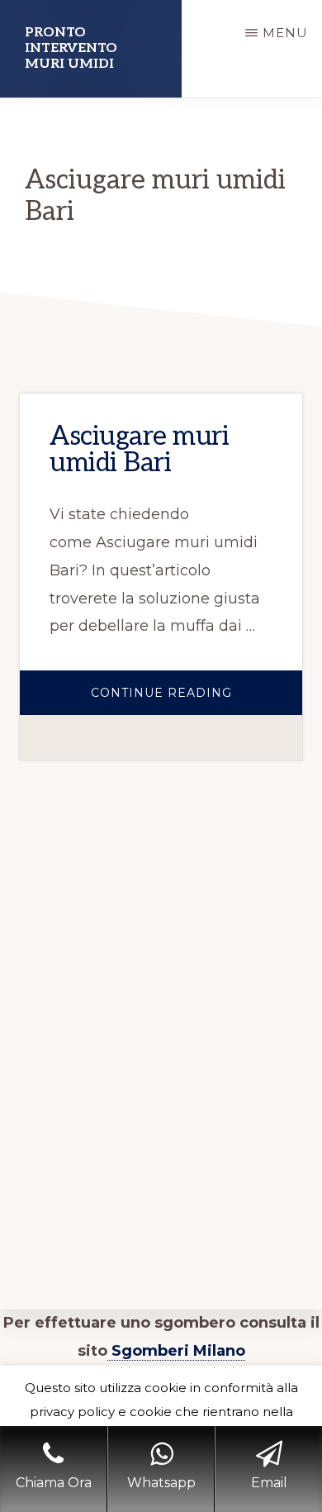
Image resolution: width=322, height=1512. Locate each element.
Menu (285, 33)
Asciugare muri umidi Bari (139, 450)
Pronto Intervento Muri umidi (71, 48)
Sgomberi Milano (176, 1351)
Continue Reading (196, 700)
